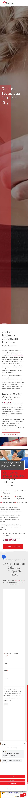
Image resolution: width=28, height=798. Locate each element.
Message (6, 678)
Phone (6, 663)
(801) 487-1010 (10, 540)
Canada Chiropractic (17, 355)
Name (6, 656)
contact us (11, 538)
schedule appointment (11, 434)
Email (6, 670)
